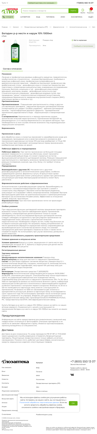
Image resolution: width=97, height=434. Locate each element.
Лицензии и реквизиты (10, 391)
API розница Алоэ (7, 429)
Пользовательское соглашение (11, 422)
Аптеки (4, 402)
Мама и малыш (41, 391)
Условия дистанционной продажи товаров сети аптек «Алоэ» (17, 427)
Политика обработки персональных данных (15, 424)
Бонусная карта (7, 399)
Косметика (76, 17)
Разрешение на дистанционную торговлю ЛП (16, 425)
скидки (7, 17)
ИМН (63, 17)
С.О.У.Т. (4, 428)
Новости (5, 379)
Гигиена (50, 17)
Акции (4, 406)
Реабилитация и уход (44, 414)
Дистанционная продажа (11, 395)
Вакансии (5, 375)
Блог (3, 371)
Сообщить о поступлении (83, 46)
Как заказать (6, 367)
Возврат (5, 387)
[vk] (72, 375)
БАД (38, 17)
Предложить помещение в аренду (15, 410)
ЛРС (37, 387)
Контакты (5, 383)
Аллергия (25, 17)
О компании (6, 414)
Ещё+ (90, 17)
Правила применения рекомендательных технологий (15, 421)
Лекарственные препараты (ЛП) (48, 383)
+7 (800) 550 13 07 (82, 361)
